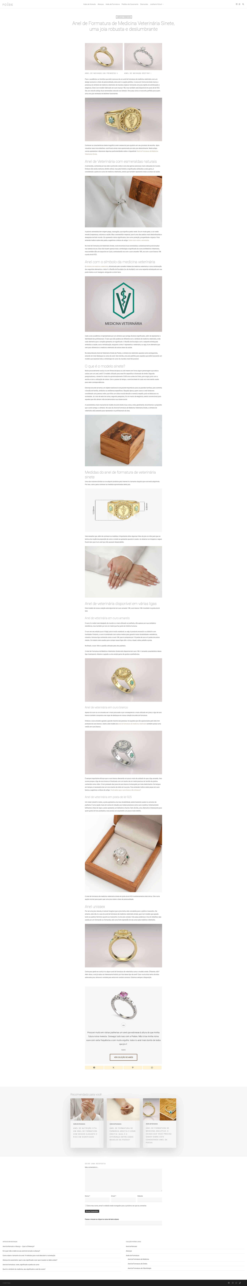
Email (113, 1196)
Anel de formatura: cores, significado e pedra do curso (21, 1265)
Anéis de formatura (124, 17)
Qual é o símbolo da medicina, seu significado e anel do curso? (24, 1269)
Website (140, 1196)
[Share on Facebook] (94, 1067)
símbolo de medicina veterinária (97, 266)
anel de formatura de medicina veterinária (132, 724)
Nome (87, 1196)
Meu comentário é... (91, 1167)
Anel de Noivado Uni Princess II (101, 73)
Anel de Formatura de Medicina (138, 1259)
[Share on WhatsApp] (152, 1067)
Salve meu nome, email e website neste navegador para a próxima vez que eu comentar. (117, 1206)
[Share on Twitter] (113, 1067)
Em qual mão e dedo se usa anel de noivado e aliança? (21, 1251)
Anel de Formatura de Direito (137, 1264)
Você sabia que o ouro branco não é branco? (126, 790)
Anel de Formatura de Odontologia (139, 1268)
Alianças (129, 1251)
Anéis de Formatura (132, 1255)
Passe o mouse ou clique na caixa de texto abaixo (102, 1219)
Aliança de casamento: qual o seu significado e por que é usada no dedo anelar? (30, 1260)
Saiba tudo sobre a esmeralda (139, 240)
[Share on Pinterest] (133, 1067)
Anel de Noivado (131, 1246)
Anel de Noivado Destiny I (137, 73)
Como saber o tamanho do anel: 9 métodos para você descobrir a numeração (29, 1255)
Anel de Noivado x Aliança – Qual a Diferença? (18, 1246)
